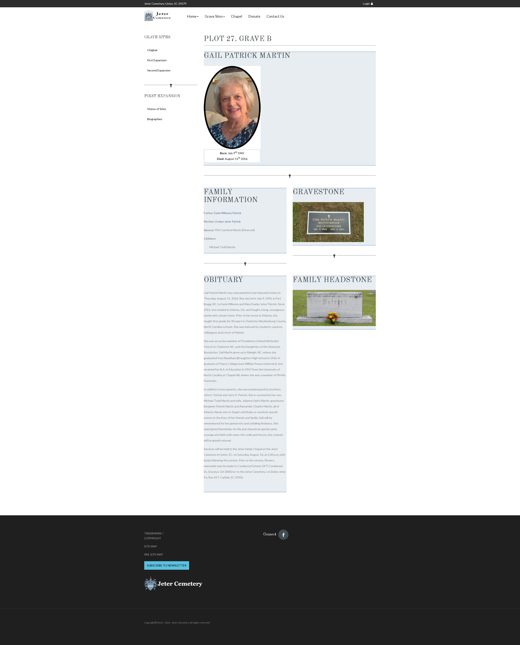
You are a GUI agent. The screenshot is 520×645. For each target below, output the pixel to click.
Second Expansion (158, 70)
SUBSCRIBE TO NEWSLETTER (166, 565)
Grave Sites (214, 16)
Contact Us (275, 16)
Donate (254, 16)
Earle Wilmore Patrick (227, 213)
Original (152, 50)
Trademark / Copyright (153, 536)
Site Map (150, 546)
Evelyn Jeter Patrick (228, 221)
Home (192, 16)
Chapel (236, 16)
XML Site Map (153, 554)
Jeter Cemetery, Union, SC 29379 (165, 3)
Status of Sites (156, 109)
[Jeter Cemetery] (158, 15)
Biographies (154, 119)
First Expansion (157, 60)
